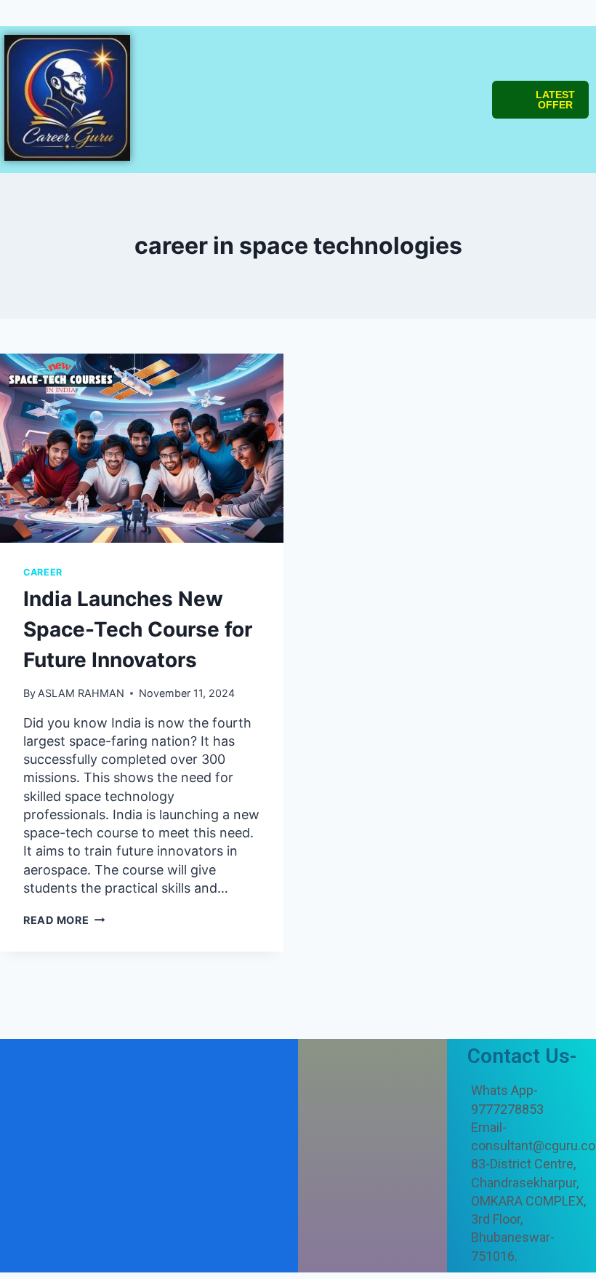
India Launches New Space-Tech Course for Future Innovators (137, 629)
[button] (286, 47)
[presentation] (141, 448)
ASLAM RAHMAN (81, 693)
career (43, 572)
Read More (64, 920)
